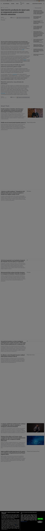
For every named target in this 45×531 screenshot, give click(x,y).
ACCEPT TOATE (40, 518)
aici (15, 524)
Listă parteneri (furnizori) (24, 521)
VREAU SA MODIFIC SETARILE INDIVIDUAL (40, 522)
